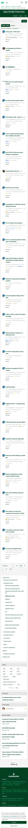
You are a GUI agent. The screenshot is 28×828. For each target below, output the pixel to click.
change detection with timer (12, 171)
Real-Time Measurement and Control (14, 614)
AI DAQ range (6, 679)
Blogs (5, 644)
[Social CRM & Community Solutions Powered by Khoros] (14, 764)
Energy (10, 783)
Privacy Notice (6, 816)
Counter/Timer (8, 602)
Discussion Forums (15, 6)
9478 (11, 674)
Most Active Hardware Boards (8, 8)
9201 (4, 671)
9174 (18, 668)
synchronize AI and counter (12, 187)
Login (20, 15)
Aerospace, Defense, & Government (19, 781)
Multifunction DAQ (10, 596)
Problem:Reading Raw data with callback (15, 422)
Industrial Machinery (16, 783)
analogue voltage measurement (9, 681)
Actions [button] (12, 25)
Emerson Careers (20, 798)
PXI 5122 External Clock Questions (14, 223)
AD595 (14, 676)
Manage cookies (14, 825)
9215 (18, 671)
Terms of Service (9, 791)
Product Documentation (12, 805)
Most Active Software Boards (12, 585)
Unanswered (15, 28)
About (14, 798)
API (18, 684)
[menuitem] (22, 3)
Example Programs (8, 635)
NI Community (5, 577)
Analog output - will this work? (13, 31)
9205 (11, 671)
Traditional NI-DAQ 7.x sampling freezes (15, 403)
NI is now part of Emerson (7, 798)
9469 (4, 674)
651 (25, 565)
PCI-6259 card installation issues (13, 548)
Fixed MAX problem (10, 387)
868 (6, 569)
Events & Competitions (9, 647)
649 (17, 565)
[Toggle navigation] (7, 2)
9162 (11, 668)
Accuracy (19, 674)
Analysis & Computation (8, 684)
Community (7, 6)
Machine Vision (9, 621)
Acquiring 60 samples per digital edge (15, 439)
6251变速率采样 (10, 67)
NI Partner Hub (6, 656)
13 (6, 180)
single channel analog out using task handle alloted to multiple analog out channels (14, 260)
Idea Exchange (7, 641)
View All (14, 693)
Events (19, 800)
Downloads (4, 805)
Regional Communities (9, 653)
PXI (6, 611)
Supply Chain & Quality (12, 800)
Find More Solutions (14, 715)
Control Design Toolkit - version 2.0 (14, 117)
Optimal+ (4, 650)
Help (25, 15)
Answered (8, 28)
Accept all (14, 822)
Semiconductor (10, 784)
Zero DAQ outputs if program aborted (14, 100)
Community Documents (9, 631)
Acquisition (5, 676)
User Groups (7, 638)
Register (15, 15)
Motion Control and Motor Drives (13, 618)
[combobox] (11, 21)
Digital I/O (7, 599)
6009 (4, 668)
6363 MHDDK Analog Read (8, 728)
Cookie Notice (14, 816)
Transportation (17, 784)
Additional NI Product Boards (12, 624)
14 (6, 126)
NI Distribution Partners (6, 790)
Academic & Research (6, 781)
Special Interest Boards (10, 628)
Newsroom (5, 800)
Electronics (5, 783)
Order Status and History (17, 790)
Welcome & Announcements (10, 580)
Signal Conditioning (10, 605)
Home (2, 6)
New (8, 41)
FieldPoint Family (9, 608)
